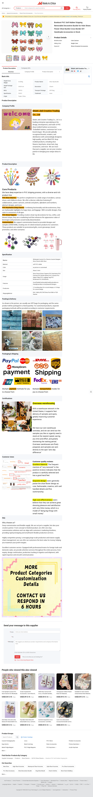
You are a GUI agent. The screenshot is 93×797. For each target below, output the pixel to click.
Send (17, 657)
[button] (56, 71)
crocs (25, 741)
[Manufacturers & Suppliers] (46, 3)
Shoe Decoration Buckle (25, 771)
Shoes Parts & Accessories (26, 13)
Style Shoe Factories (52, 766)
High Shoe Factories (18, 766)
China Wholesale (45, 780)
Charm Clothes (53, 771)
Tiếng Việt (43, 786)
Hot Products (7, 780)
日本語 (76, 784)
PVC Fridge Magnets (30, 747)
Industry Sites (63, 780)
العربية (66, 784)
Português (26, 784)
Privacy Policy (73, 790)
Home (3, 13)
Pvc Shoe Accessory (9, 771)
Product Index (83, 780)
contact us (68, 16)
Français (33, 784)
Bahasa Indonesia (52, 786)
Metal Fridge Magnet (7, 747)
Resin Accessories (51, 744)
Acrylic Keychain (73, 747)
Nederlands (60, 784)
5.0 (72, 71)
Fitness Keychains (74, 744)
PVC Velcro (49, 741)
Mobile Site (43, 782)
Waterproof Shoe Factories (35, 766)
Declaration (65, 790)
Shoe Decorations (39, 13)
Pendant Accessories (75, 741)
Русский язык (40, 784)
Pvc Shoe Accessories (68, 766)
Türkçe (37, 786)
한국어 (71, 784)
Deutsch (54, 784)
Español (20, 784)
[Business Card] (89, 76)
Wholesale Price (54, 780)
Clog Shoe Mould (40, 771)
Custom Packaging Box (8, 741)
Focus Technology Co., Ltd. (34, 790)
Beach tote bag (28, 744)
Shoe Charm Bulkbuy (67, 771)
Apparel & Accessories (12, 13)
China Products (16, 780)
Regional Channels (73, 780)
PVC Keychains (50, 747)
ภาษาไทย (86, 784)
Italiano (48, 784)
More (3, 774)
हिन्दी (81, 784)
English (14, 784)
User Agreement (57, 790)
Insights (50, 782)
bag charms (5, 744)
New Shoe (6, 766)
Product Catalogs (27, 737)
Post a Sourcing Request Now (24, 660)
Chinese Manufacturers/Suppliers (30, 780)
